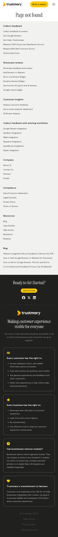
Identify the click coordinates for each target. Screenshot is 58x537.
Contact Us (8, 169)
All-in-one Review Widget (14, 77)
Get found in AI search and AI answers (20, 85)
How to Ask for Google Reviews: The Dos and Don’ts (26, 262)
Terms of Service (10, 206)
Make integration (10, 137)
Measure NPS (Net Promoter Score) (19, 49)
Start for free (29, 290)
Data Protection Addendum (15, 193)
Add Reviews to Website (14, 72)
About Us (7, 165)
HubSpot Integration (12, 133)
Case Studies (9, 225)
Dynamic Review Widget (14, 81)
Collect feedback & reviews (15, 31)
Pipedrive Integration (12, 141)
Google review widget (13, 90)
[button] (54, 4)
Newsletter (8, 234)
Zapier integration (11, 150)
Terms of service (29, 529)
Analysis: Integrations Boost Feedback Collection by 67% (28, 253)
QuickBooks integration (13, 146)
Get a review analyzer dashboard (18, 109)
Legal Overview (9, 197)
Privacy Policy (9, 202)
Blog (5, 221)
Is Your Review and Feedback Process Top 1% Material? (27, 266)
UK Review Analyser (11, 113)
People (6, 178)
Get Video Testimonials (13, 40)
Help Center (8, 230)
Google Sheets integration (15, 128)
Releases (7, 238)
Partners (7, 174)
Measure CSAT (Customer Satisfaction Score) (23, 44)
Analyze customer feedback (15, 105)
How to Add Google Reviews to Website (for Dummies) (27, 258)
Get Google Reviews (12, 35)
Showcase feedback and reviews (17, 68)
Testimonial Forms (11, 53)
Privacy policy (29, 524)
